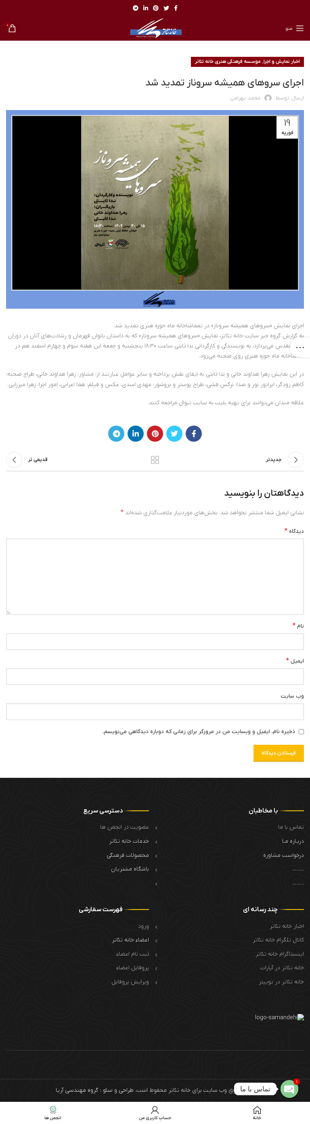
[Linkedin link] (146, 8)
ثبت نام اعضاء (132, 954)
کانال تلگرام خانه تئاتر (278, 940)
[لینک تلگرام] (135, 8)
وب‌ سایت (292, 696)
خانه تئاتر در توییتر (281, 982)
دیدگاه (294, 531)
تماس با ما (291, 827)
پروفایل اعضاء (132, 968)
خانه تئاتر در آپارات (282, 968)
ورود (143, 926)
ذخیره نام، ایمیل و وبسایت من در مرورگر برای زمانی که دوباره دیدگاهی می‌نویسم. (199, 731)
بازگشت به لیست (155, 460)
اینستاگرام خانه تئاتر (280, 954)
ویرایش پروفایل (130, 982)
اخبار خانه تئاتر (287, 926)
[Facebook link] (176, 8)
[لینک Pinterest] (156, 8)
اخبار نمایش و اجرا (282, 61)
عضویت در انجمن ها (124, 827)
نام (298, 626)
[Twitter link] (166, 8)
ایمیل (295, 661)
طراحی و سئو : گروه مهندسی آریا (95, 1090)
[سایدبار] (300, 347)
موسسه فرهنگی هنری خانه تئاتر (228, 61)
